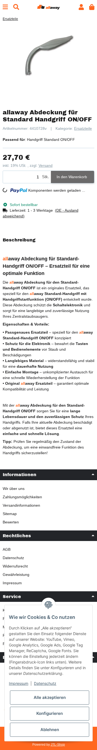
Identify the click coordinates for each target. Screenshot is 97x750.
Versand (46, 165)
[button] (81, 7)
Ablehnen (49, 729)
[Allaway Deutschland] (48, 7)
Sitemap (10, 514)
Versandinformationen (21, 505)
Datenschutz (13, 558)
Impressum (12, 583)
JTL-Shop (58, 744)
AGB (7, 549)
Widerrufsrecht (15, 566)
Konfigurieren (49, 713)
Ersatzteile (83, 128)
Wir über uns (14, 488)
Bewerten (11, 522)
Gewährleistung (16, 574)
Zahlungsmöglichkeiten (22, 497)
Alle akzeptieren (50, 697)
